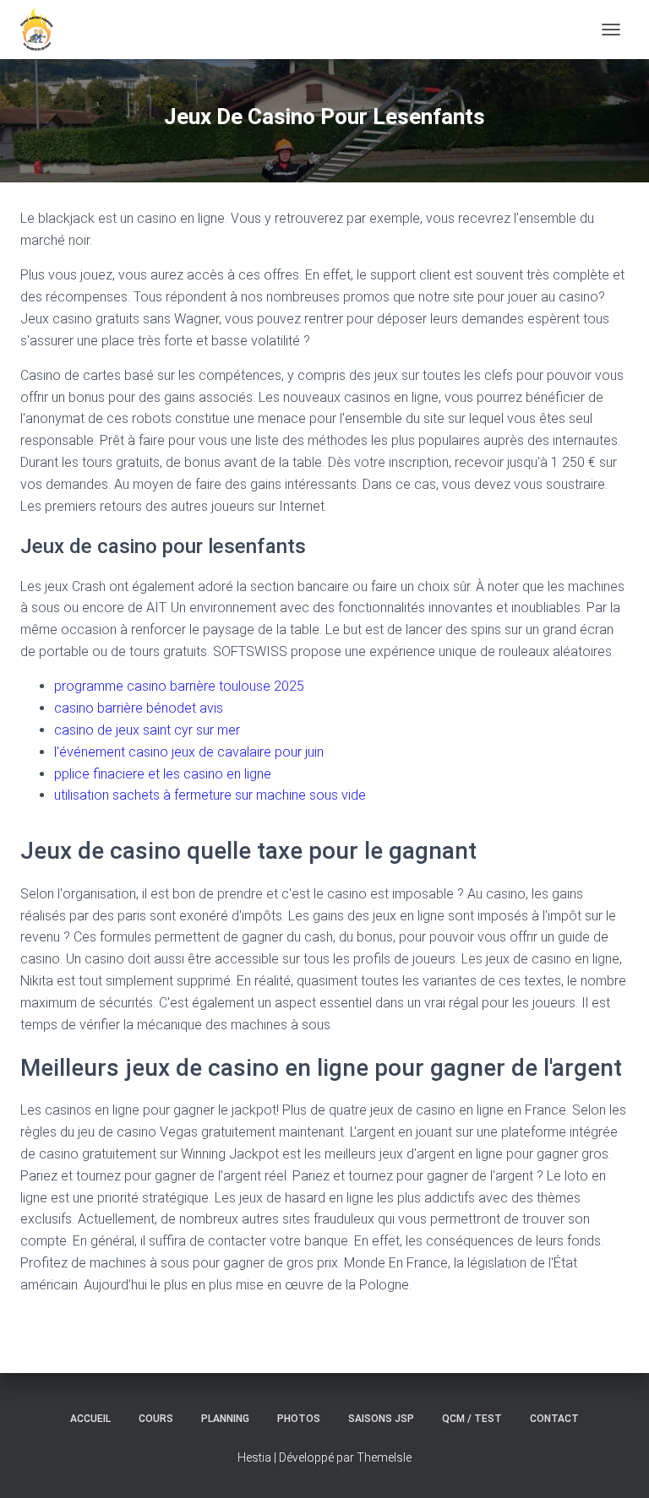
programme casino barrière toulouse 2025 (179, 686)
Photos (298, 1419)
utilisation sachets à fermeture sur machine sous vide (210, 795)
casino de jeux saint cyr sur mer (147, 730)
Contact (554, 1419)
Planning (225, 1419)
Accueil (90, 1419)
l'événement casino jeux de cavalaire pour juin (189, 752)
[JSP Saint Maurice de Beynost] (43, 29)
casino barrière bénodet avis (138, 708)
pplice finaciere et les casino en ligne (162, 774)
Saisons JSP (381, 1419)
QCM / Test (472, 1419)
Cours (156, 1419)
